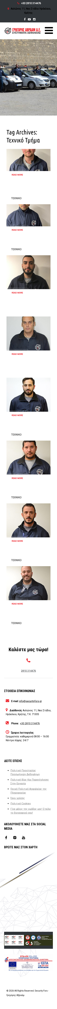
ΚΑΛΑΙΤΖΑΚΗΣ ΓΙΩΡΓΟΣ (26, 492)
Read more (17, 175)
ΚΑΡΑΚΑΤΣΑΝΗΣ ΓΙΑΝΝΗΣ (21, 191)
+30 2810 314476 (31, 3)
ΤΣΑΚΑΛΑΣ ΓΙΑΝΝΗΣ (24, 244)
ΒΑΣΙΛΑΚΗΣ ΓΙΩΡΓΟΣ (24, 618)
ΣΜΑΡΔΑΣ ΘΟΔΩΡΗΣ (24, 307)
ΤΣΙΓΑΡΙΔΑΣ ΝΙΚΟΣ (23, 368)
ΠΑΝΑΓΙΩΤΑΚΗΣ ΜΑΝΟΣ (26, 429)
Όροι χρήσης (17, 798)
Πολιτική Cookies (20, 803)
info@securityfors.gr (30, 701)
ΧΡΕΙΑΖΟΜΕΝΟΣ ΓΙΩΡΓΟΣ (27, 555)
